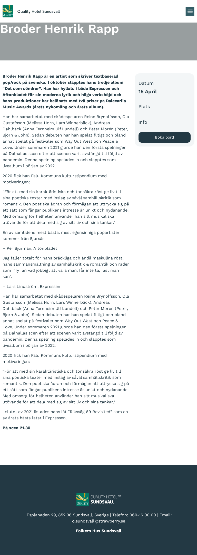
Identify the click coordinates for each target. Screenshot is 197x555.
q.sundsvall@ (85, 521)
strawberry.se (111, 521)
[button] (189, 11)
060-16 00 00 (143, 514)
